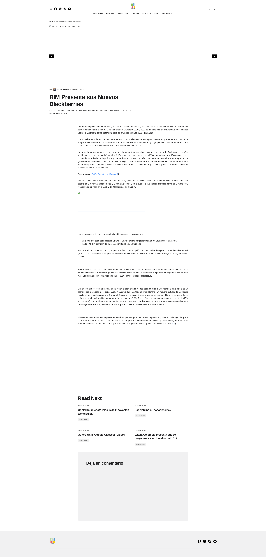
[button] (50, 9)
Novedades (83, 419)
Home (51, 21)
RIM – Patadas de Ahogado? (105, 174)
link (173, 323)
